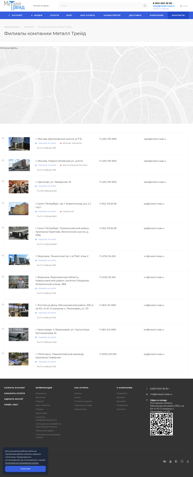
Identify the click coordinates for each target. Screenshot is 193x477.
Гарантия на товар (83, 405)
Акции (77, 397)
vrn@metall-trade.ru (154, 256)
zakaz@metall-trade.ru (163, 6)
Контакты (121, 409)
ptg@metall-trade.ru (154, 354)
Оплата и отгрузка (83, 401)
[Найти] (144, 6)
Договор (121, 397)
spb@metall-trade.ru (154, 204)
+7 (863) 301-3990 (107, 305)
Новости (40, 401)
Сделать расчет (13, 399)
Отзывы (39, 409)
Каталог (78, 393)
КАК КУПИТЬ (81, 388)
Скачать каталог (14, 388)
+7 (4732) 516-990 (107, 256)
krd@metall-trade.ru (154, 329)
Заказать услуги (14, 393)
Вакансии (40, 397)
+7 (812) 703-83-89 (108, 204)
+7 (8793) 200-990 (108, 354)
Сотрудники (122, 405)
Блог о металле (43, 405)
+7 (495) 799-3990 (108, 139)
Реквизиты (122, 393)
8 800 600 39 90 (162, 3)
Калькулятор (80, 409)
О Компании (124, 388)
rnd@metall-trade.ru (154, 305)
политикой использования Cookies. (22, 463)
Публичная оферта (45, 430)
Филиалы (121, 401)
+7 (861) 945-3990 (107, 329)
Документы (41, 393)
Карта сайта (41, 413)
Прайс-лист (11, 404)
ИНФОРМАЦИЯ (44, 388)
